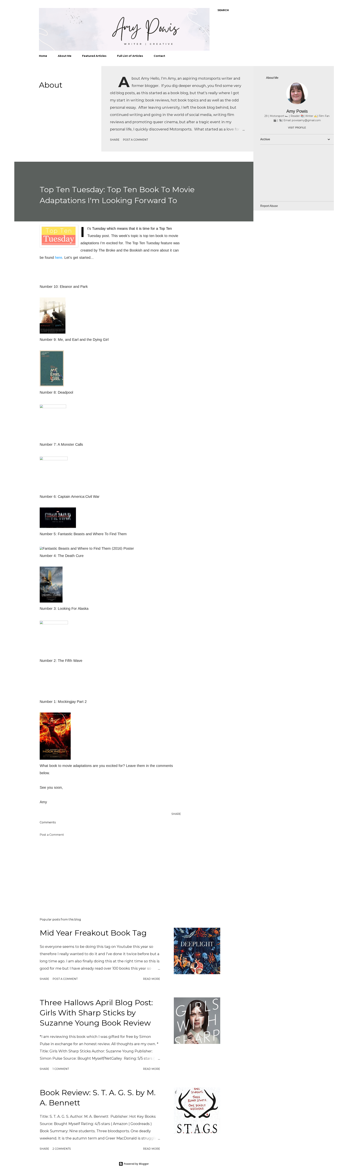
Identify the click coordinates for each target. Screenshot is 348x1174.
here (58, 258)
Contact (159, 56)
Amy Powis (297, 111)
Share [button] (114, 139)
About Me (64, 56)
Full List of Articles (130, 56)
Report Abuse (269, 205)
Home (43, 56)
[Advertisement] (104, 872)
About (50, 85)
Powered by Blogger (136, 1163)
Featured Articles (94, 56)
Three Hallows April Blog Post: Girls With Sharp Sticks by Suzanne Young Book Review (96, 1013)
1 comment (61, 1069)
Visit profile (297, 127)
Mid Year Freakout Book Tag (93, 933)
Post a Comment (135, 139)
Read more (151, 979)
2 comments (62, 1148)
